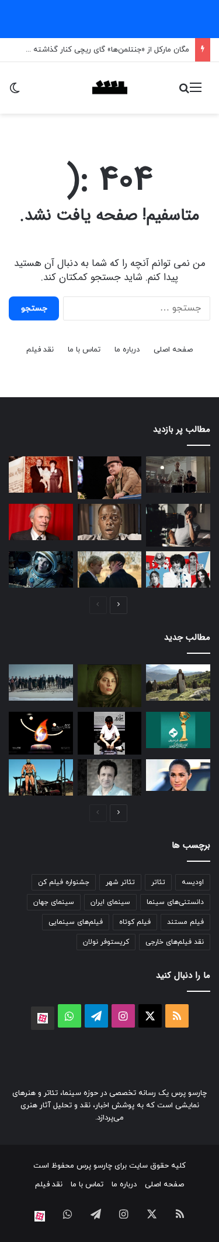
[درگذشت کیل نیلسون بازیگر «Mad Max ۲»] (41, 777)
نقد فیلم (40, 349)
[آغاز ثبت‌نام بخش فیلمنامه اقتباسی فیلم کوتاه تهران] (178, 730)
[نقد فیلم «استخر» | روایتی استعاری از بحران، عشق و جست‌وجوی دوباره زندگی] (178, 525)
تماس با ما (84, 349)
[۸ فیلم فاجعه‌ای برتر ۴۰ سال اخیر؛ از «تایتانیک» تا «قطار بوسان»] (41, 569)
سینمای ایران (110, 902)
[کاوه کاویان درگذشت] (110, 777)
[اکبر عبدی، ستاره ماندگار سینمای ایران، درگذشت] (110, 477)
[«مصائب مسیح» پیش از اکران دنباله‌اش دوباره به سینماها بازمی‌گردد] (178, 682)
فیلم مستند (185, 922)
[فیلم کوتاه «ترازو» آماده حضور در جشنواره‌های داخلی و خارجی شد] (110, 733)
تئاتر (158, 882)
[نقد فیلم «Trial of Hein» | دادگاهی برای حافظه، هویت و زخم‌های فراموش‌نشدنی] (41, 682)
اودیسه (193, 882)
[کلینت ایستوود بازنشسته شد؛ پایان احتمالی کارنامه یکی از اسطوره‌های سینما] (41, 522)
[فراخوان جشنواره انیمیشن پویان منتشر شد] (41, 733)
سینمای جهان (53, 902)
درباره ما (127, 349)
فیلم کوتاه (135, 922)
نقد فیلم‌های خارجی (174, 942)
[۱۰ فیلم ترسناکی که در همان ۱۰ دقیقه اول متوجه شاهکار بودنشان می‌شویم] (110, 522)
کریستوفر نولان (106, 942)
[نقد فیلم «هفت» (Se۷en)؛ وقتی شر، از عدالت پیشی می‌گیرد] (178, 474)
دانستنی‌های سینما (175, 902)
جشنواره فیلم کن (63, 882)
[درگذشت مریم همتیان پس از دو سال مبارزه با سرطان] (110, 685)
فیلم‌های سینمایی (75, 922)
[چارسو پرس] (109, 87)
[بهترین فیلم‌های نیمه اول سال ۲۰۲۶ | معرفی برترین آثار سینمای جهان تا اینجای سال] (178, 569)
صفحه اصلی (173, 349)
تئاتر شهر (120, 882)
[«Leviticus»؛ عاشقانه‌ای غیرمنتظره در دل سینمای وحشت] (110, 569)
